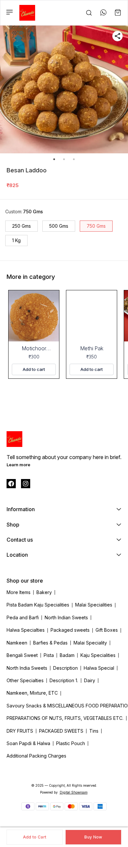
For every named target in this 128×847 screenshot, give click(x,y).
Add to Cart (34, 837)
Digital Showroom (74, 792)
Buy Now (93, 837)
